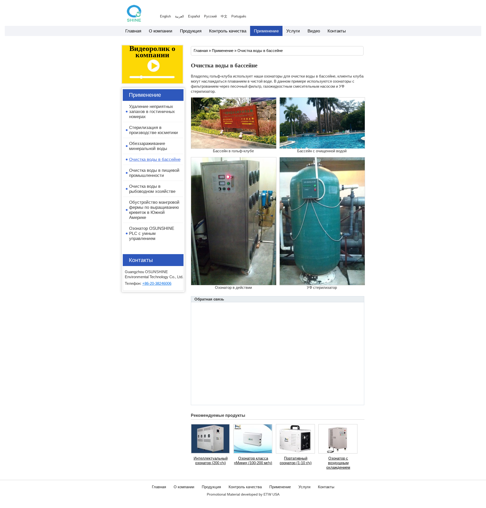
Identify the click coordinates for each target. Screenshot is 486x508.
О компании (184, 487)
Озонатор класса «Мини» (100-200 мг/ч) (253, 460)
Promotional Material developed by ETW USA (243, 494)
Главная (201, 51)
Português (238, 16)
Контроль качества (245, 487)
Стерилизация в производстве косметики (153, 130)
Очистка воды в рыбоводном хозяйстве (152, 189)
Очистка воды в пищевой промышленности (154, 173)
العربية (179, 16)
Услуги (304, 487)
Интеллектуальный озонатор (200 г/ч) (211, 460)
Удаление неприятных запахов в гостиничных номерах (152, 111)
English (165, 16)
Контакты (141, 260)
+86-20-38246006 (156, 283)
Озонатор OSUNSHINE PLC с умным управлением (151, 233)
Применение (222, 51)
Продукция (211, 487)
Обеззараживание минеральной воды (148, 146)
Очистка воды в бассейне (260, 51)
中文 (224, 16)
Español (194, 16)
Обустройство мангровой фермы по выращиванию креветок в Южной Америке (154, 210)
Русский (210, 16)
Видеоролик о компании (152, 52)
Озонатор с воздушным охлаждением (338, 462)
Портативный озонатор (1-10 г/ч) (296, 460)
